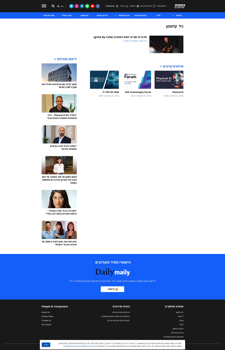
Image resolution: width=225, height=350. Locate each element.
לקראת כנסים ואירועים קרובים (118, 320)
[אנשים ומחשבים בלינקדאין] (82, 6)
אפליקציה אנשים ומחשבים (173, 337)
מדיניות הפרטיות (177, 332)
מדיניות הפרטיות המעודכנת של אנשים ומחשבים (81, 346)
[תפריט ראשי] (44, 6)
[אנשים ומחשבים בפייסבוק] (97, 6)
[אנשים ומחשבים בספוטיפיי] (87, 6)
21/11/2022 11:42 (130, 41)
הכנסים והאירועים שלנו (121, 312)
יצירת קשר (179, 312)
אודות (181, 320)
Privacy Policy (47, 316)
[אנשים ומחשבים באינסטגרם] (76, 6)
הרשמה (111, 289)
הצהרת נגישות (178, 328)
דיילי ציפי (143, 41)
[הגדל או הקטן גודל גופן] (62, 6)
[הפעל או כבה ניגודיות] (58, 6)
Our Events (46, 324)
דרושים (180, 316)
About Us (46, 312)
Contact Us (46, 320)
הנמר (181, 324)
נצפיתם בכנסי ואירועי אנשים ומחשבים (115, 316)
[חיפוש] (52, 6)
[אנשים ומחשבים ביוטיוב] (92, 6)
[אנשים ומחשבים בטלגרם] (71, 6)
